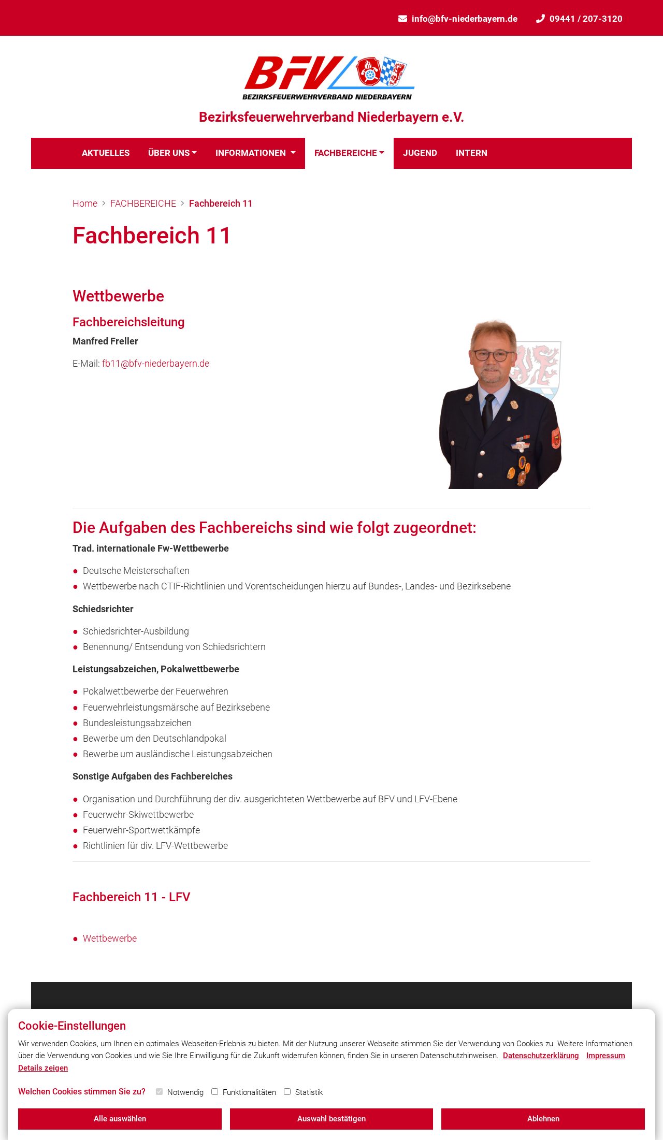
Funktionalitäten (249, 1092)
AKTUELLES (105, 153)
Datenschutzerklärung (541, 1055)
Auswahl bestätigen (331, 1118)
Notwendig (185, 1092)
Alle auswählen (120, 1118)
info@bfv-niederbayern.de (464, 18)
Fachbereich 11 (221, 203)
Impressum (605, 1055)
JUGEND (420, 153)
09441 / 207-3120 (586, 18)
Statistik (309, 1092)
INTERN (471, 153)
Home (85, 203)
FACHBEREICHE (345, 153)
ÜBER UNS (169, 153)
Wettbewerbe (110, 938)
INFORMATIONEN (251, 153)
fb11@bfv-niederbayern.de (155, 363)
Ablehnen (543, 1118)
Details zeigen (43, 1068)
